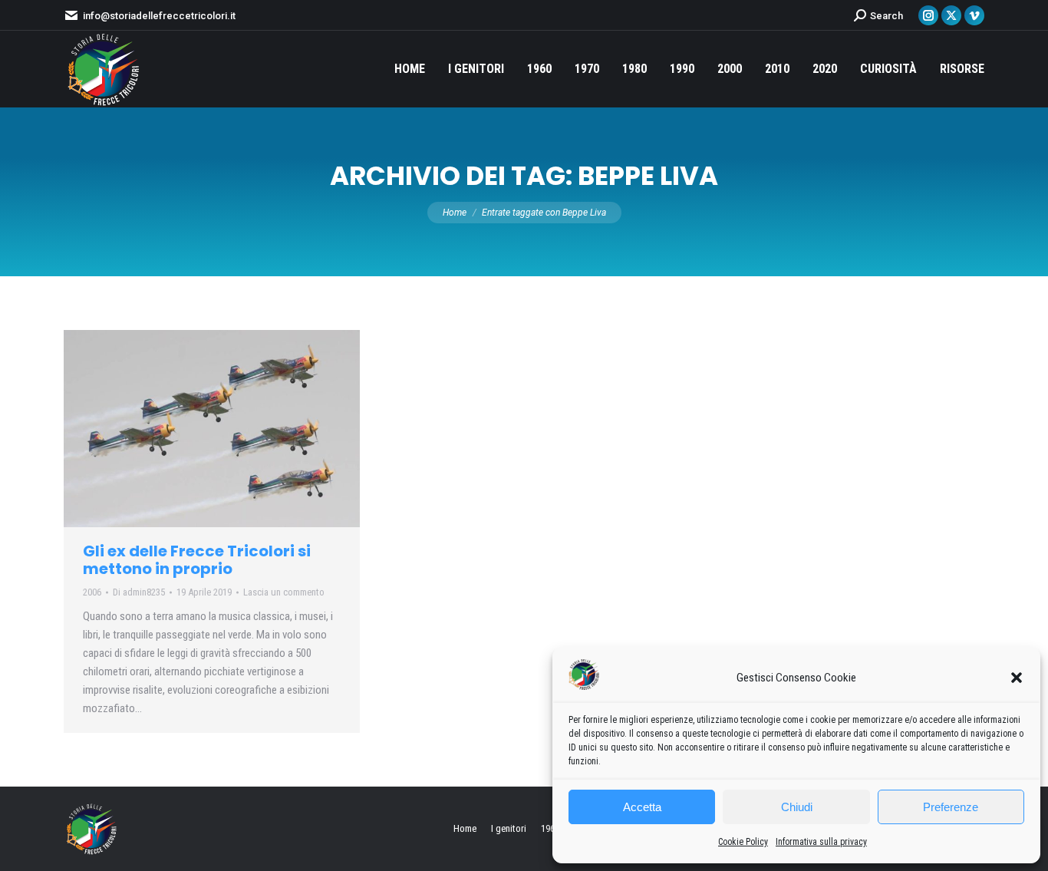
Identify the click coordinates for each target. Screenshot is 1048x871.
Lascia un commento (284, 592)
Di (139, 592)
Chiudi (796, 806)
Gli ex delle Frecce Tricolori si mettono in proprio (197, 559)
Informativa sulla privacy (821, 841)
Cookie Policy (743, 841)
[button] (1016, 677)
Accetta (642, 806)
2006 (92, 592)
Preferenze (950, 806)
